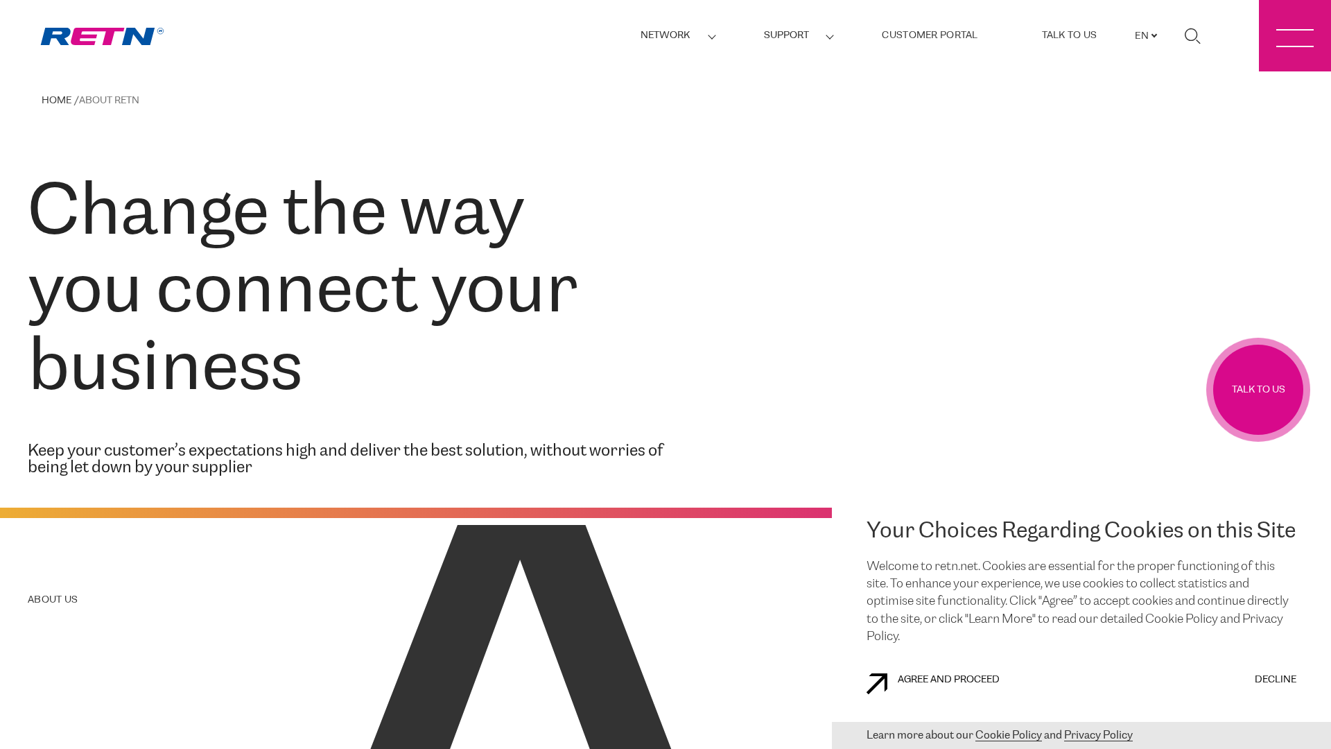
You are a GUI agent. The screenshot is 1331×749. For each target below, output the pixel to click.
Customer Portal (929, 35)
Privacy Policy (1098, 735)
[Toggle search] (1192, 36)
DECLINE (1275, 680)
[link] (102, 36)
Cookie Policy (1008, 735)
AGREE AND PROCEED (949, 680)
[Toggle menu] (1295, 35)
